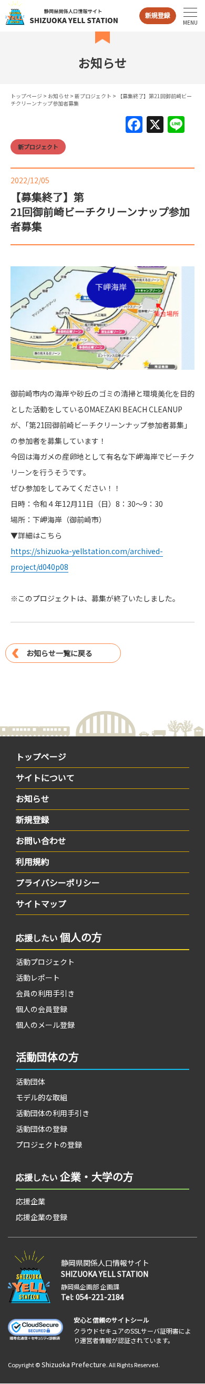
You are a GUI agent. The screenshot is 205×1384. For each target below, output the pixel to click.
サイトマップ (41, 903)
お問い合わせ (41, 840)
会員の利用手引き (45, 993)
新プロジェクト (93, 96)
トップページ (26, 96)
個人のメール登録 (45, 1024)
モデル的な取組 (41, 1097)
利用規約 (32, 861)
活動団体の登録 (41, 1128)
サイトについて (45, 777)
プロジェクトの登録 (49, 1144)
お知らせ (58, 96)
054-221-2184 (100, 1297)
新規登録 (157, 15)
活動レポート (38, 977)
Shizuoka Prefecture (74, 1364)
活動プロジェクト (45, 961)
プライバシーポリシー (58, 882)
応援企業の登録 (41, 1217)
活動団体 (30, 1081)
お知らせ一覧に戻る (59, 653)
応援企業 (30, 1201)
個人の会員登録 (41, 1009)
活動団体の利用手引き (52, 1113)
